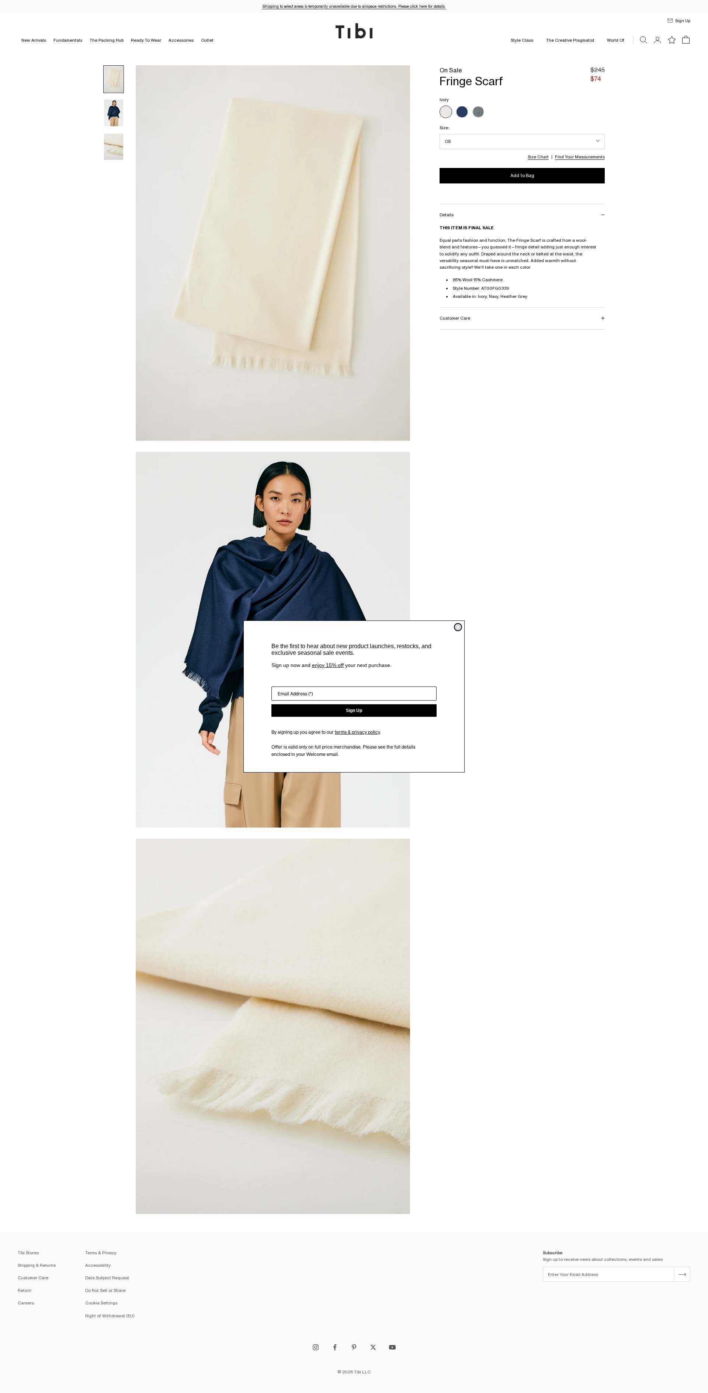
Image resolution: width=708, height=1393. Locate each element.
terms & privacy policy (357, 732)
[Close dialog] (458, 627)
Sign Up (354, 710)
